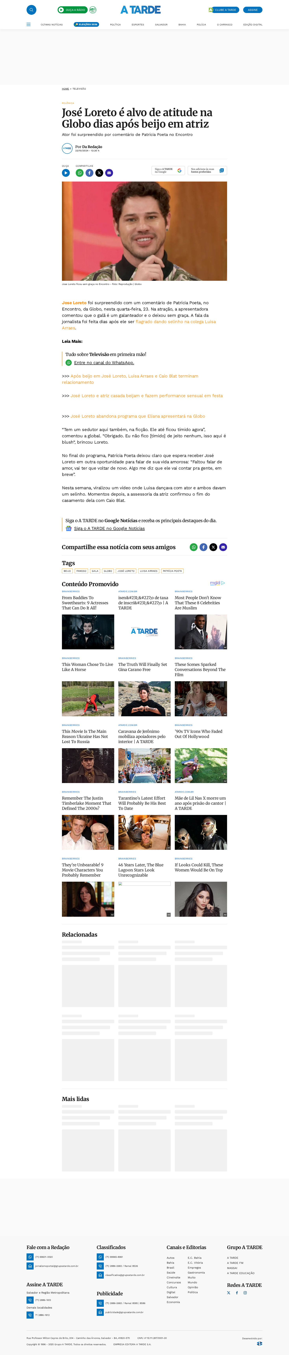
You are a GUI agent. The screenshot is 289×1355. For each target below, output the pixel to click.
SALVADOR (161, 24)
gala (95, 571)
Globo (108, 571)
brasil (170, 1267)
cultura (172, 1287)
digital (171, 1292)
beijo (67, 571)
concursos (174, 1282)
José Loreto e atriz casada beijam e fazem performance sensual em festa (147, 395)
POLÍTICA (115, 24)
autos (170, 1257)
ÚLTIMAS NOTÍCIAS (52, 24)
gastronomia (196, 1272)
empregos (194, 1267)
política (193, 1292)
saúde (171, 1272)
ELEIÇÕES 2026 (88, 24)
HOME (65, 88)
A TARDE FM (235, 1262)
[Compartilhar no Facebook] (89, 173)
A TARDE (232, 1257)
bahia (170, 1262)
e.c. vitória (195, 1262)
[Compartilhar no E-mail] (109, 173)
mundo (192, 1282)
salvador (172, 1297)
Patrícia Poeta (172, 571)
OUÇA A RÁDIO (75, 9)
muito (191, 1277)
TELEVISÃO (79, 88)
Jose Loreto (74, 302)
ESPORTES (138, 24)
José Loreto (126, 571)
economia (173, 1302)
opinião (193, 1287)
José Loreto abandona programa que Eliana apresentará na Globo (138, 416)
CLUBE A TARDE (225, 9)
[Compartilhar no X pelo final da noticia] (213, 547)
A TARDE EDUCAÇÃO (240, 1273)
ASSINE (253, 9)
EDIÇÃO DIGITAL (252, 24)
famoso (81, 571)
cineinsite (173, 1277)
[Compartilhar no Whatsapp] (80, 173)
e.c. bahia (195, 1257)
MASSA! (232, 1268)
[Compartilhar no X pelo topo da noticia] (99, 173)
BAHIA (182, 24)
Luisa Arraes (148, 571)
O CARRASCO (224, 24)
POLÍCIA (201, 24)
